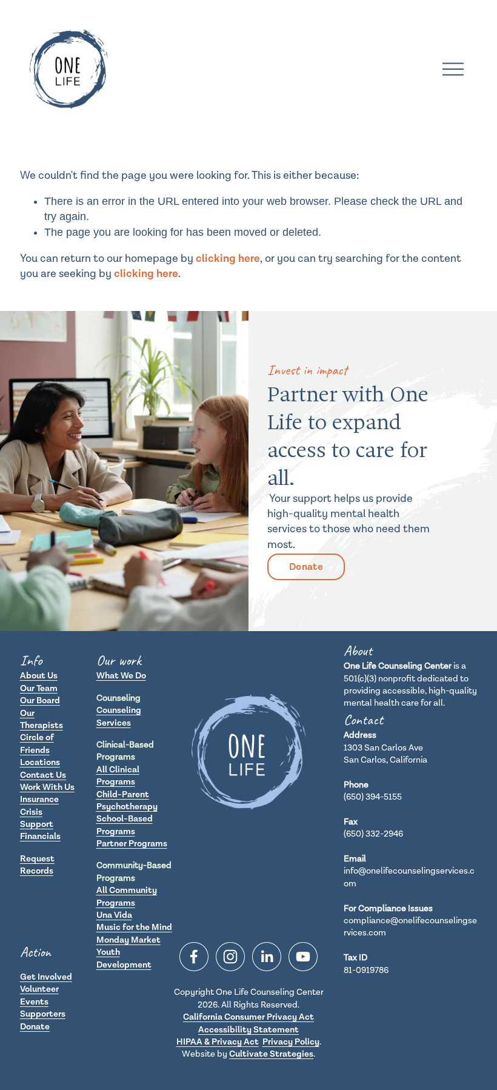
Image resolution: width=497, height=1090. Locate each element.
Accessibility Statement (248, 1029)
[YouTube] (303, 956)
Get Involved (46, 977)
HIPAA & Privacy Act (217, 1042)
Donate (306, 567)
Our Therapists (41, 719)
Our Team (39, 688)
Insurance (39, 799)
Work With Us (47, 787)
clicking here (228, 259)
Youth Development (124, 958)
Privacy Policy (290, 1042)
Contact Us (43, 775)
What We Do (121, 675)
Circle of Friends (37, 743)
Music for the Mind (134, 927)
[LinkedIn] (266, 956)
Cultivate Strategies (271, 1054)
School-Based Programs (124, 825)
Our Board (40, 700)
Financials (40, 836)
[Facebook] (193, 956)
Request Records (37, 865)
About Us (39, 675)
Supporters (42, 1014)
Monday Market (128, 940)
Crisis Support (36, 818)
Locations (40, 762)
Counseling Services (118, 716)
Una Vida (114, 915)
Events (34, 1002)
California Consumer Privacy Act (248, 1017)
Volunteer (39, 989)
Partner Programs (131, 843)
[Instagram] (230, 956)
